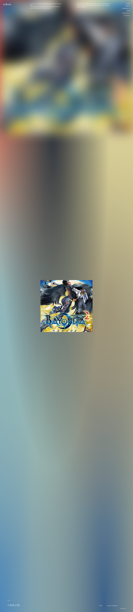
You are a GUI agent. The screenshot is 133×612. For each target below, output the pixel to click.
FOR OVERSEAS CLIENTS (121, 607)
